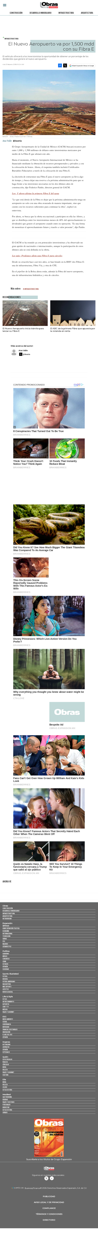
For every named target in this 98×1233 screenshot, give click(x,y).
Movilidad (6, 1027)
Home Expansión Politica (11, 928)
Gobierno (6, 953)
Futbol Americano (9, 981)
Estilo (5, 999)
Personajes (6, 1104)
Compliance (49, 1208)
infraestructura (31, 289)
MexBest (7, 1094)
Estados (5, 964)
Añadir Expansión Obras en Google (83, 65)
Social (5, 1021)
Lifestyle (6, 989)
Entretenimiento (8, 1001)
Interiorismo (7, 918)
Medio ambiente (8, 1019)
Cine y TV (6, 1007)
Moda (4, 1067)
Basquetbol (7, 984)
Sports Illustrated (11, 974)
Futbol (5, 976)
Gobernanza (7, 1024)
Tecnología (6, 936)
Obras (5, 906)
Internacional (7, 933)
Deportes (6, 1004)
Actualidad (6, 1044)
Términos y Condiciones (49, 1214)
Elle (4, 1079)
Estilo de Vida (7, 1110)
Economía (6, 931)
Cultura (5, 1075)
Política (6, 951)
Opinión (5, 966)
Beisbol (5, 979)
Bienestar (6, 1107)
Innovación (6, 1032)
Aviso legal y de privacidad (49, 1202)
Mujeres (5, 944)
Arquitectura (87, 12)
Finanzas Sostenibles (10, 1029)
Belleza (5, 1069)
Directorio (49, 1220)
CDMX (4, 961)
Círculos (6, 1064)
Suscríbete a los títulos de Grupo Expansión (49, 1159)
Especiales (6, 1052)
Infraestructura (66, 12)
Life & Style (8, 996)
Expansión (7, 923)
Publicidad (49, 1196)
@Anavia (17, 140)
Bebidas (5, 1099)
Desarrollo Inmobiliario (40, 12)
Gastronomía (7, 1097)
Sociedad (6, 969)
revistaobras (46, 1178)
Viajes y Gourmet (8, 1012)
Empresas (6, 926)
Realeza (5, 1062)
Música (5, 1009)
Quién (5, 1057)
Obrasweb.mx (52, 1178)
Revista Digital (8, 992)
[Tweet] (65, 65)
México (5, 956)
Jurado (5, 1112)
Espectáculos (7, 1059)
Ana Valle (23, 350)
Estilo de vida (7, 1090)
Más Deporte (7, 986)
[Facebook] (60, 65)
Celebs (5, 1087)
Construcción (16, 12)
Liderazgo (6, 1047)
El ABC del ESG (7, 1034)
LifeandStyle (7, 946)
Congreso (6, 959)
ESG (4, 941)
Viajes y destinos (8, 1102)
